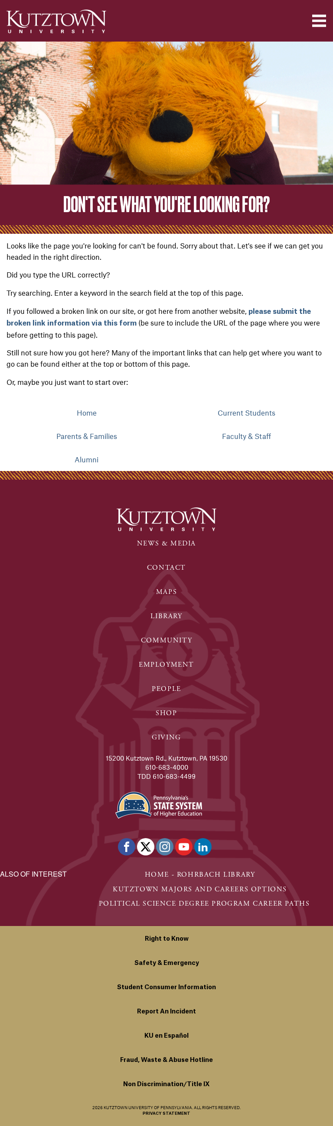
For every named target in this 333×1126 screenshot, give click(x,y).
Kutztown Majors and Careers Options (200, 889)
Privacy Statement (166, 1114)
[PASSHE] (158, 804)
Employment (166, 664)
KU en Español (166, 1036)
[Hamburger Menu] (319, 21)
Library (166, 616)
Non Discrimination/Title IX (166, 1084)
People (166, 689)
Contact (166, 567)
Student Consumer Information (166, 987)
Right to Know (167, 939)
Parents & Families (86, 436)
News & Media (166, 543)
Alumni (86, 459)
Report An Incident (166, 1012)
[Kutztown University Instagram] (164, 846)
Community (166, 640)
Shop (166, 713)
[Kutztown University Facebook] (126, 846)
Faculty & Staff (246, 436)
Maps (166, 592)
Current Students (246, 412)
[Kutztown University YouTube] (184, 846)
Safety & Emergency (166, 963)
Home (87, 412)
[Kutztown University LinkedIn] (203, 846)
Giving (166, 737)
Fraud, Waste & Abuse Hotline (166, 1060)
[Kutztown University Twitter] (145, 846)
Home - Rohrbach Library (200, 874)
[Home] (56, 21)
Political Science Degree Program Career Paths (204, 903)
